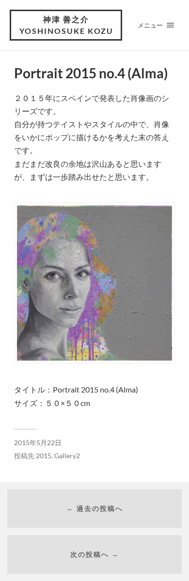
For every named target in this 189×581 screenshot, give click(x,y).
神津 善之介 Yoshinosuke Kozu (66, 25)
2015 (43, 456)
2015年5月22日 (38, 443)
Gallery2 (67, 456)
